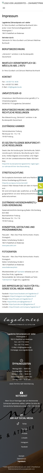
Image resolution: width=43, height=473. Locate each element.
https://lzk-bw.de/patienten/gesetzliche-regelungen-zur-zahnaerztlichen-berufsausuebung (21, 165)
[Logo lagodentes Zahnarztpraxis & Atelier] (21, 321)
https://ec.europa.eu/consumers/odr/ (15, 183)
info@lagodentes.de (15, 87)
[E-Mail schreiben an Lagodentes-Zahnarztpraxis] (40, 192)
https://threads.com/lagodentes (19, 299)
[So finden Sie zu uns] (40, 179)
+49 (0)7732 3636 (11, 81)
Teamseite (20, 271)
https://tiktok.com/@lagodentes (18, 301)
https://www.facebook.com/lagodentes (22, 293)
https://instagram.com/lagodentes (22, 296)
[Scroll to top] (38, 468)
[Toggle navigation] (4, 8)
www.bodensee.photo (9, 267)
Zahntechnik (7, 279)
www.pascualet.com (9, 245)
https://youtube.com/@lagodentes (21, 304)
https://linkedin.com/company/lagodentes (23, 307)
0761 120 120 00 (33, 406)
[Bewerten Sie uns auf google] (40, 199)
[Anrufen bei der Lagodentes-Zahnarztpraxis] (40, 186)
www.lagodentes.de (26, 350)
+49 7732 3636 (23, 342)
